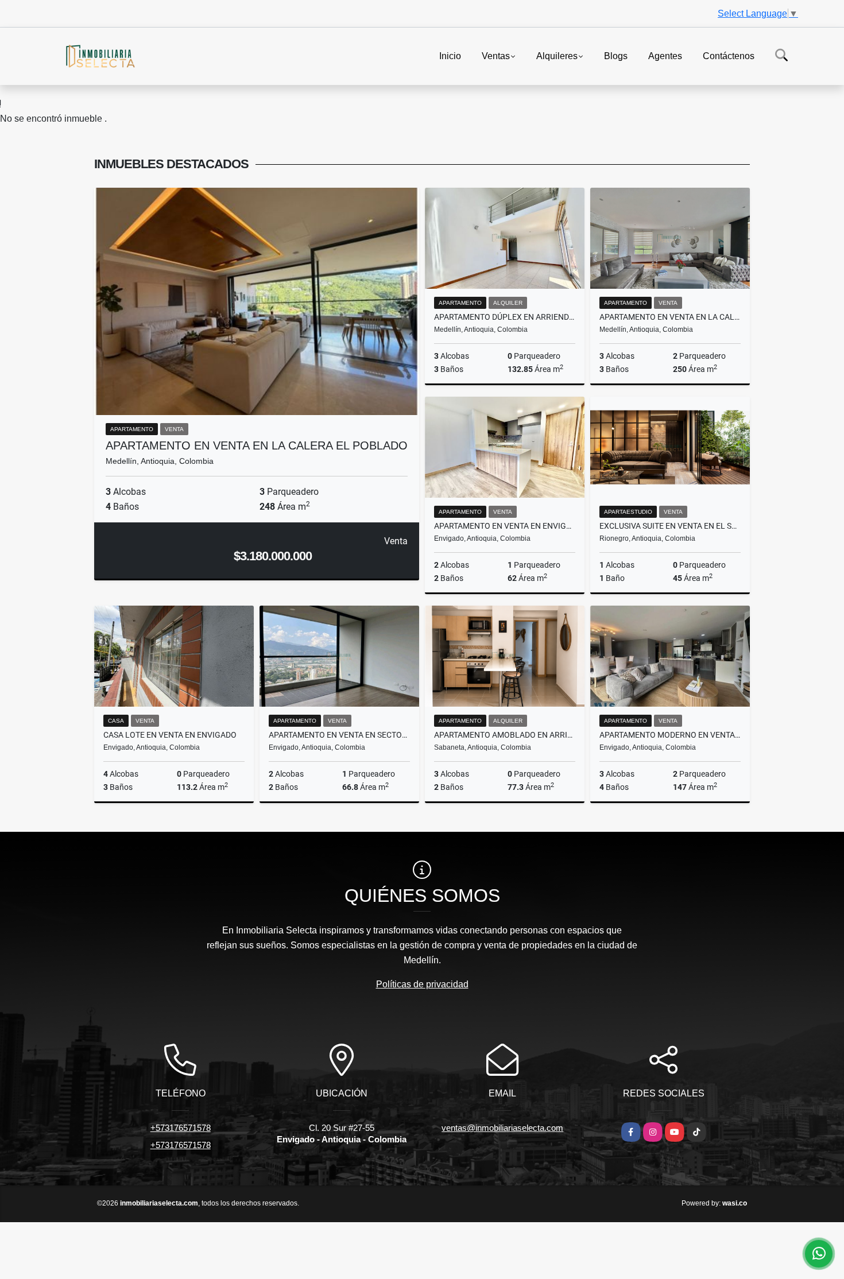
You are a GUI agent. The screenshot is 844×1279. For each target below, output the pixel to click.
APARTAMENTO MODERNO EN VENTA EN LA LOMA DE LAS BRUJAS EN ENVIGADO (670, 734)
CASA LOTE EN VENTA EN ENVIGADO (170, 734)
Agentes (665, 55)
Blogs (616, 55)
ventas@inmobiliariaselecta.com (502, 1128)
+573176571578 (180, 1128)
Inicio (450, 55)
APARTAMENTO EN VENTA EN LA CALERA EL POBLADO (257, 445)
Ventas (496, 55)
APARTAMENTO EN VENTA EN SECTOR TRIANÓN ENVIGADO (339, 734)
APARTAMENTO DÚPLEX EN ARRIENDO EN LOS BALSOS (504, 316)
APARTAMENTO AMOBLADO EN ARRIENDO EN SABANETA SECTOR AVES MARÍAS (504, 734)
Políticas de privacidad (422, 984)
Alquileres (557, 55)
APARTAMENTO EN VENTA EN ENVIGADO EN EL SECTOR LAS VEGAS (504, 525)
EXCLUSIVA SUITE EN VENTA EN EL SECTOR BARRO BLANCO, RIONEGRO (670, 525)
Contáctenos (728, 55)
